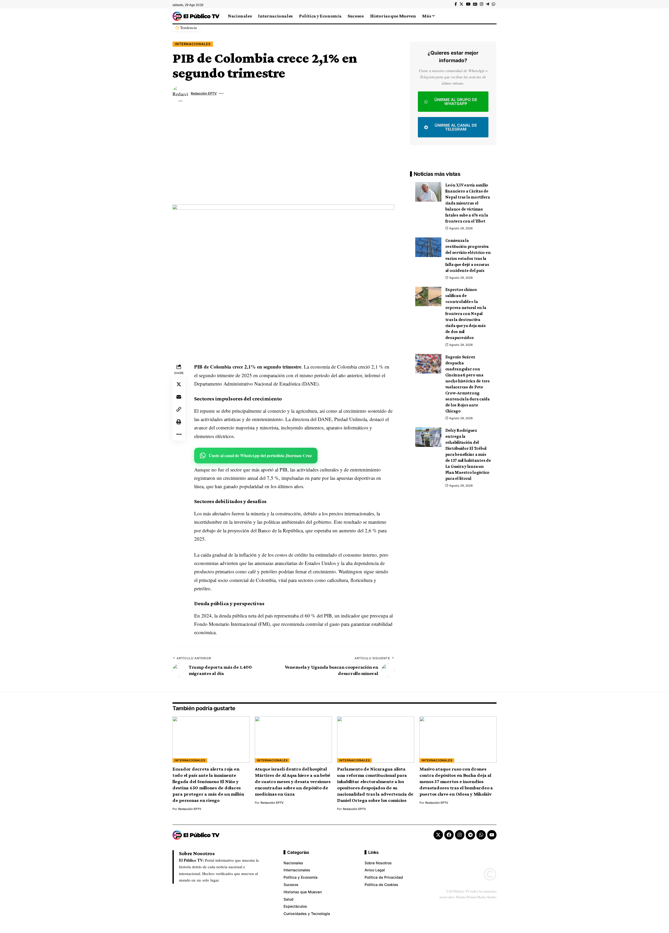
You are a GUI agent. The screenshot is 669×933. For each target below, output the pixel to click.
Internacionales (193, 44)
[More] (178, 434)
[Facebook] (455, 4)
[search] (492, 15)
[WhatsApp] (494, 4)
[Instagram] (481, 4)
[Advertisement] (283, 154)
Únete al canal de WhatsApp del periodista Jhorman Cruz (260, 455)
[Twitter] (461, 4)
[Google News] (475, 4)
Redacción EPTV (204, 93)
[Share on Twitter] (178, 384)
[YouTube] (468, 4)
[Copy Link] (178, 409)
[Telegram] (488, 4)
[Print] (178, 422)
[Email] (178, 397)
